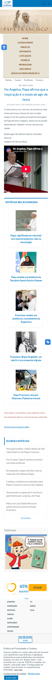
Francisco (39, 80)
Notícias (8, 80)
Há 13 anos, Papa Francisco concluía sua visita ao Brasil (24, 461)
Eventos (11, 602)
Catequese (25, 56)
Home (25, 38)
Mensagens (25, 64)
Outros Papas (25, 42)
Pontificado (28, 80)
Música (10, 614)
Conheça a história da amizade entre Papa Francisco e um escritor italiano (24, 483)
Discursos (25, 69)
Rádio (33, 606)
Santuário (12, 623)
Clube (9, 618)
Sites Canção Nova (48, 3)
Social (10, 631)
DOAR (25, 640)
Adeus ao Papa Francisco (25, 73)
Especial (18, 80)
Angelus (25, 47)
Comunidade (13, 627)
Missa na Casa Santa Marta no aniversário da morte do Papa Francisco (21, 506)
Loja (32, 610)
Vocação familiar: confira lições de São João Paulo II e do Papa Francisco (25, 450)
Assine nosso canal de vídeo (16, 427)
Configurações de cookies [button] (14, 673)
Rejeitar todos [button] (34, 673)
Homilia (25, 60)
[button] (4, 47)
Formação (12, 606)
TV (31, 602)
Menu (43, 3)
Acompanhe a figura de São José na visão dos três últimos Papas (24, 472)
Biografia (25, 51)
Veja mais (26, 518)
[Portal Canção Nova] (7, 3)
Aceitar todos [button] (11, 677)
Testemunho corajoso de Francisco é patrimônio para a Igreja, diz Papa (24, 494)
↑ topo (26, 598)
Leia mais (18, 669)
